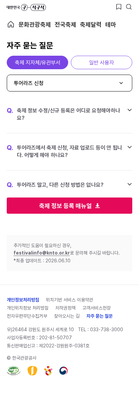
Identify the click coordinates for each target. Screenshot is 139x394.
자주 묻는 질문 (99, 316)
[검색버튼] (129, 6)
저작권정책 (65, 308)
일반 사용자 (101, 62)
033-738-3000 (106, 329)
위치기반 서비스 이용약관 (69, 300)
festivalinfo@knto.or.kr (41, 253)
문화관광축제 (35, 24)
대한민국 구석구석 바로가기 (26, 7)
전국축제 (65, 24)
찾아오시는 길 (67, 316)
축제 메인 (11, 24)
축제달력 (91, 24)
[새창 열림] (14, 370)
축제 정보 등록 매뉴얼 (65, 205)
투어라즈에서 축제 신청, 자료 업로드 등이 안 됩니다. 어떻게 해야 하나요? (64, 151)
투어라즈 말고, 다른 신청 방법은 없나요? (55, 185)
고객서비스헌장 (96, 308)
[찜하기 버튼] (118, 6)
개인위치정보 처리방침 (28, 308)
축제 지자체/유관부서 (37, 62)
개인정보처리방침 (23, 300)
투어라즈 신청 (29, 83)
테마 (110, 24)
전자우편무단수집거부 (27, 316)
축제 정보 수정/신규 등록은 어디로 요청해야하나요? (63, 114)
